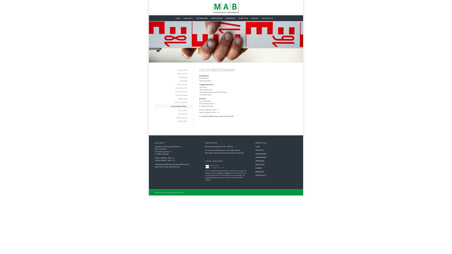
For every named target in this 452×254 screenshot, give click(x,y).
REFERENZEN (259, 161)
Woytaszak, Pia (181, 118)
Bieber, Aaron (182, 74)
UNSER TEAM (259, 164)
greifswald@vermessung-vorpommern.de (219, 116)
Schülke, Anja (182, 99)
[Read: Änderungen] (207, 167)
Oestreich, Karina (181, 92)
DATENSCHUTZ (260, 175)
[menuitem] (178, 18)
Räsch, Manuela (181, 95)
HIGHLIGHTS (259, 150)
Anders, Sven (182, 70)
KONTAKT (258, 168)
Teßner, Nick (182, 110)
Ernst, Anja (183, 81)
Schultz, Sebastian (180, 102)
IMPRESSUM (259, 172)
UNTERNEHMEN (260, 154)
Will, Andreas (182, 114)
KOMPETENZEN (260, 157)
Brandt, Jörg (183, 77)
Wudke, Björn (182, 121)
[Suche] (276, 18)
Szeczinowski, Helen (178, 106)
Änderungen (214, 165)
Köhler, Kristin (182, 84)
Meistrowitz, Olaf (181, 88)
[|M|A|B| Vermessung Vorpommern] (226, 7)
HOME (257, 147)
